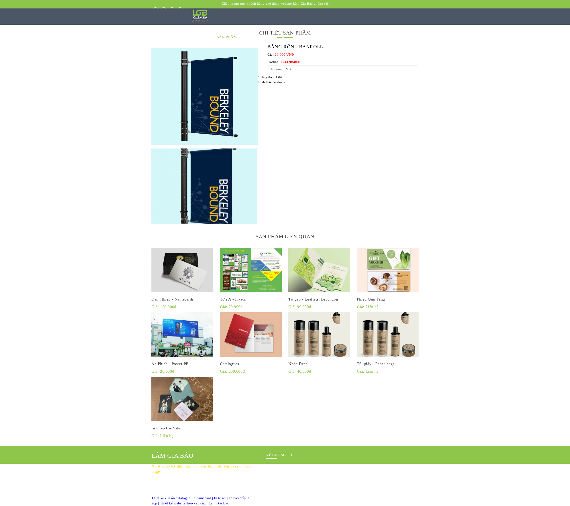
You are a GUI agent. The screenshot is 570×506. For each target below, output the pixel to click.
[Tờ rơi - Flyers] (251, 271)
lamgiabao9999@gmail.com (183, 493)
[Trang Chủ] (200, 20)
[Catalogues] (251, 335)
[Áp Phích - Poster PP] (182, 335)
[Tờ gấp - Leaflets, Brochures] (319, 271)
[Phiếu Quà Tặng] (388, 271)
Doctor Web (357, 496)
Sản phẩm (273, 477)
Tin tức (271, 483)
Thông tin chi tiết (270, 77)
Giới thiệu (273, 470)
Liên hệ (271, 490)
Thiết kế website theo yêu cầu (183, 503)
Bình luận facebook (271, 82)
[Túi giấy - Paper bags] (388, 335)
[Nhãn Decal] (319, 335)
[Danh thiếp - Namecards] (182, 271)
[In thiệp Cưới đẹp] (182, 400)
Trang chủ (273, 464)
